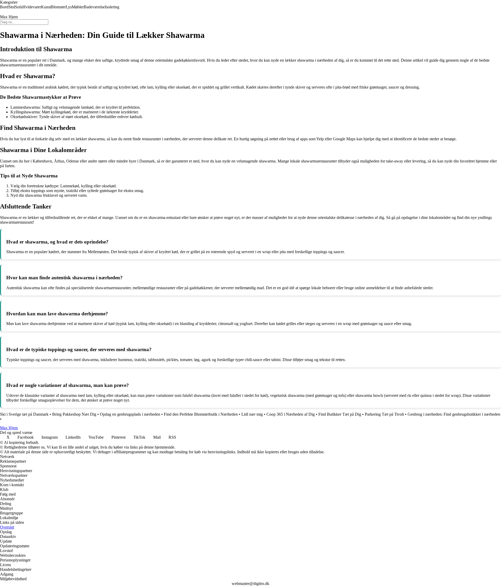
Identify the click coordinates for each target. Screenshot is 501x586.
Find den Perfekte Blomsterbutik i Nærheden (201, 414)
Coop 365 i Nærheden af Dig (290, 414)
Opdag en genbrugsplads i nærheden (130, 414)
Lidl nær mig (252, 414)
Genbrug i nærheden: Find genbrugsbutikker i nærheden (454, 414)
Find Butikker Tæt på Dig (339, 414)
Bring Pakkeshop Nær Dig (74, 414)
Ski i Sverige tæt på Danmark (24, 414)
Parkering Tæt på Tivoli (384, 414)
